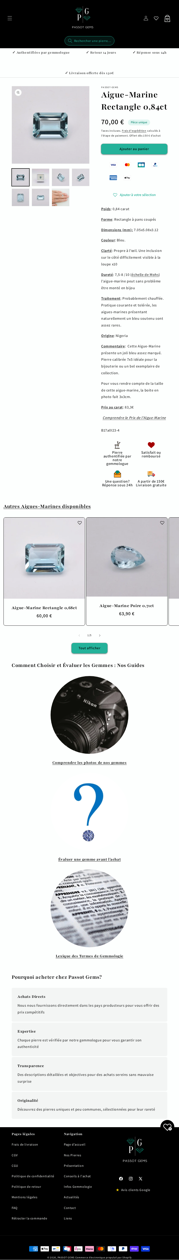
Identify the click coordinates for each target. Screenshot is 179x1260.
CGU (15, 1166)
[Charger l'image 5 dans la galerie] (20, 197)
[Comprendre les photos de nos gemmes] (89, 715)
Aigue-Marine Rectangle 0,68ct (44, 608)
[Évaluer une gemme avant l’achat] (89, 812)
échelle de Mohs (145, 274)
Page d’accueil (74, 1144)
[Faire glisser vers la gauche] (79, 635)
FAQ (14, 1208)
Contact (70, 1208)
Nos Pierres (72, 1155)
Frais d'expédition (134, 130)
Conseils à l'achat (77, 1176)
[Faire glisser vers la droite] (100, 635)
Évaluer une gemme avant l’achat (89, 859)
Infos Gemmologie (78, 1186)
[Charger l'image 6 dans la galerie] (40, 197)
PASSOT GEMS (66, 1257)
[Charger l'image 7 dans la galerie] (60, 197)
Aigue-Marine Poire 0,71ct (127, 605)
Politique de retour (26, 1186)
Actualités (71, 1197)
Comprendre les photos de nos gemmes (89, 762)
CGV (15, 1155)
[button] (10, 18)
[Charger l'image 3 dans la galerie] (60, 177)
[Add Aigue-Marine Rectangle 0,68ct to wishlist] (80, 522)
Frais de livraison (25, 1144)
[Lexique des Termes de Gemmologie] (89, 908)
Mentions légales (25, 1197)
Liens (68, 1218)
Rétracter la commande (29, 1218)
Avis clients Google (135, 1190)
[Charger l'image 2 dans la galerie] (40, 177)
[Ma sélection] (156, 18)
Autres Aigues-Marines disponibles (47, 506)
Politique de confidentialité (33, 1176)
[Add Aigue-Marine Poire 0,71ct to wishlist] (162, 522)
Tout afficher (89, 648)
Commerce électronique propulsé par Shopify (103, 1257)
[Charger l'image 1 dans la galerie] (20, 177)
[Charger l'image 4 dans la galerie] (81, 177)
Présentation (74, 1166)
